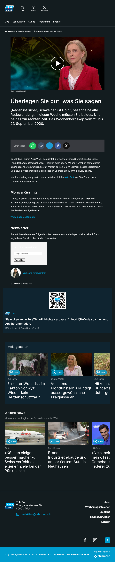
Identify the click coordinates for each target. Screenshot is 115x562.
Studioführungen (100, 516)
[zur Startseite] (9, 8)
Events (57, 21)
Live (7, 21)
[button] (41, 145)
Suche (31, 21)
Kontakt (105, 521)
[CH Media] (102, 555)
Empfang (105, 511)
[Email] (49, 145)
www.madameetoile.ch (23, 216)
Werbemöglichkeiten (97, 507)
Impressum (59, 554)
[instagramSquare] (95, 540)
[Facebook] (58, 145)
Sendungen (18, 21)
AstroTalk (69, 177)
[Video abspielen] (57, 63)
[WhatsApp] (32, 145)
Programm (44, 21)
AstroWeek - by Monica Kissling (18, 31)
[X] (66, 145)
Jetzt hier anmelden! (25, 247)
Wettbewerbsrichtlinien (78, 554)
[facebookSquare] (85, 540)
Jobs (107, 502)
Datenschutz (45, 554)
